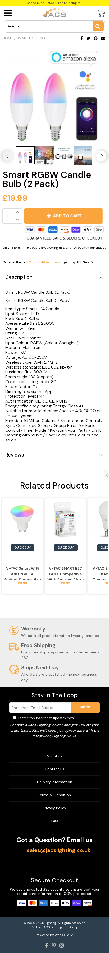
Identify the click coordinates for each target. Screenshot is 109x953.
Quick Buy (22, 547)
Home (8, 38)
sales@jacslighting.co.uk (58, 850)
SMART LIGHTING (30, 38)
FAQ (54, 820)
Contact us (54, 769)
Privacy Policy (85, 718)
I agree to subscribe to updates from (56, 718)
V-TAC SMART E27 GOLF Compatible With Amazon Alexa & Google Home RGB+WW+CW (65, 573)
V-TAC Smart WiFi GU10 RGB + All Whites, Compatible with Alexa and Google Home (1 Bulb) (22, 573)
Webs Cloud (64, 935)
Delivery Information (54, 782)
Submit (85, 707)
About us (54, 756)
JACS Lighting (46, 923)
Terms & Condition (54, 795)
